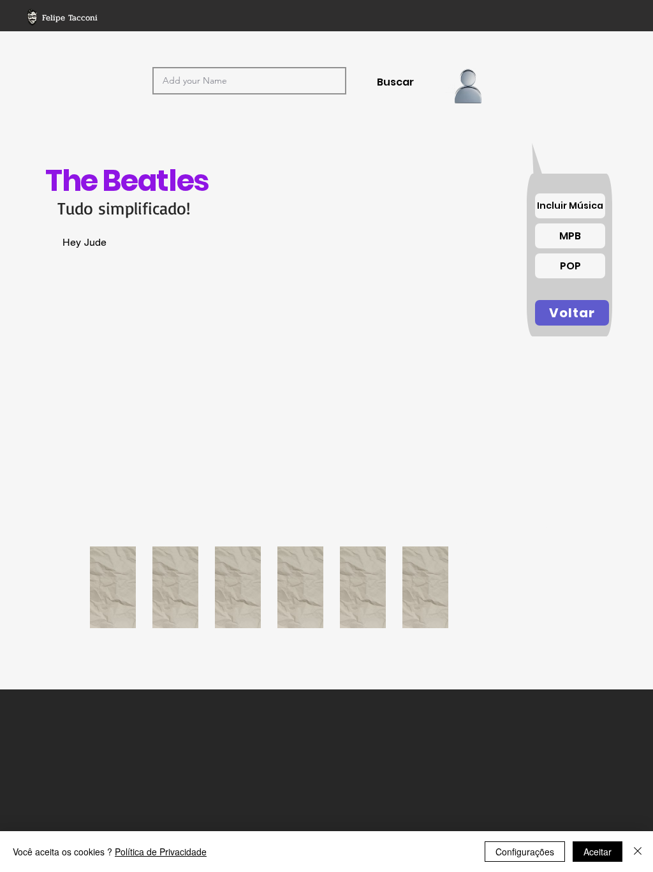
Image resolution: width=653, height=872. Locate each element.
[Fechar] (637, 851)
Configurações (524, 851)
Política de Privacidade (161, 851)
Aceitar (597, 851)
